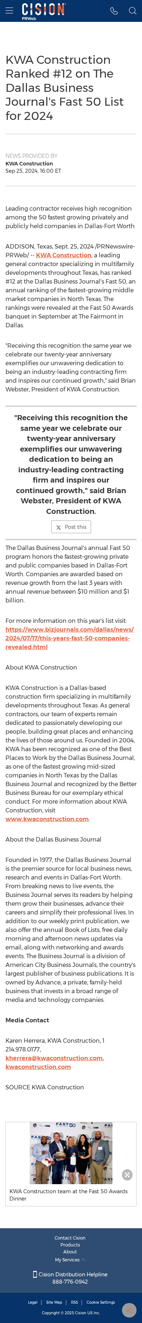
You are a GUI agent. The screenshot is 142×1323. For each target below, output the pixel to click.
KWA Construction (63, 255)
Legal (33, 1302)
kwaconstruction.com (38, 1067)
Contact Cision (70, 1238)
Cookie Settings (101, 1302)
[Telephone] (114, 11)
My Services (68, 1259)
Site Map (54, 1302)
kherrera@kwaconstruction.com (54, 1058)
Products (70, 1245)
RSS (74, 1302)
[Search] (132, 11)
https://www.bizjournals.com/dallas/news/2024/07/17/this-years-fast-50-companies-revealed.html (69, 638)
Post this (75, 527)
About (70, 1251)
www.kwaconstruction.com (47, 819)
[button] (71, 1153)
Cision (80, 1313)
